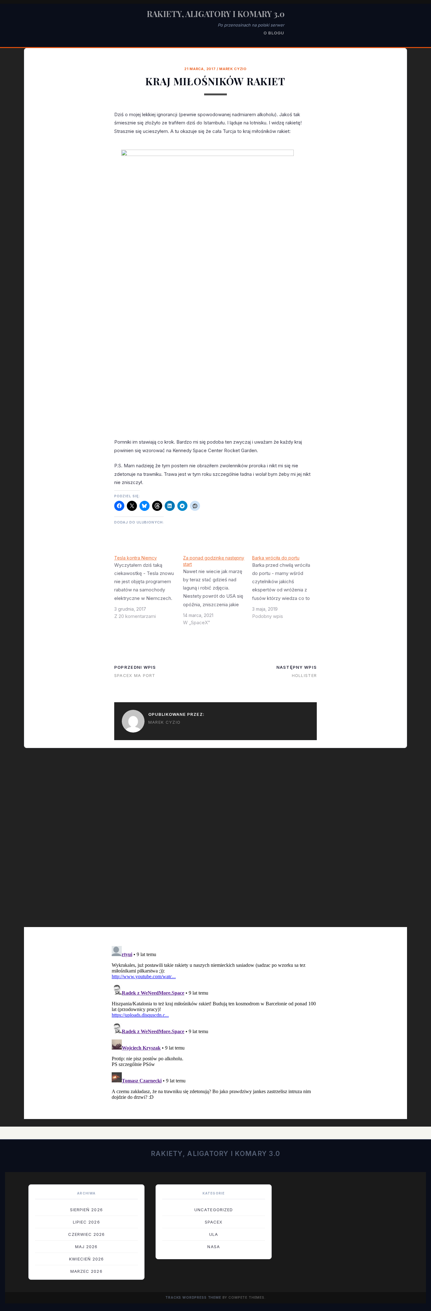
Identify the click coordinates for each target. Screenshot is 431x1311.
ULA (213, 1234)
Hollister (304, 675)
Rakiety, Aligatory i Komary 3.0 (216, 13)
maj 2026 (86, 1246)
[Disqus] (215, 842)
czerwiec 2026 (86, 1234)
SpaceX (213, 1221)
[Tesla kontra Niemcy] (148, 589)
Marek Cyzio (232, 69)
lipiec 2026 (86, 1221)
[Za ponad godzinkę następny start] (217, 593)
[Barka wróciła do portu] (286, 589)
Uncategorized (213, 1209)
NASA (213, 1246)
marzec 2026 (86, 1271)
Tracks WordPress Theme (193, 1298)
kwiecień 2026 (86, 1258)
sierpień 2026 (86, 1209)
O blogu (273, 32)
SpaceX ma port (135, 675)
